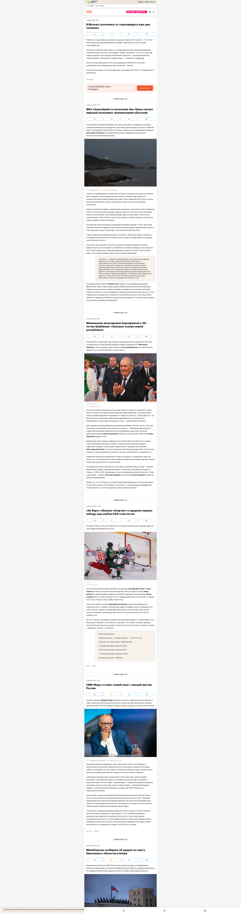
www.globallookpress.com (110, 189)
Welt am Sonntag (128, 706)
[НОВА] (136, 12)
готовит (131, 811)
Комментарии (121, 99)
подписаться (144, 88)
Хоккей (94, 666)
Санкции (96, 831)
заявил (121, 284)
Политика (89, 831)
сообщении (139, 58)
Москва (98, 6)
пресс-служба (92, 406)
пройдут (100, 469)
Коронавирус (90, 79)
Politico (117, 706)
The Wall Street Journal (100, 130)
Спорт (88, 666)
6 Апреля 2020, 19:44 (92, 20)
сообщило (140, 868)
